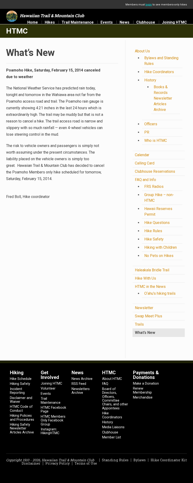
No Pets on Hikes (158, 255)
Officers (150, 124)
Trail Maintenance (78, 22)
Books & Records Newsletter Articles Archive (163, 98)
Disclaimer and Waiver (21, 400)
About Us (142, 51)
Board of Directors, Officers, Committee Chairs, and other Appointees (115, 398)
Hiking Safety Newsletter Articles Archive (22, 428)
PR (146, 132)
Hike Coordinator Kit (169, 460)
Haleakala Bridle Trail (152, 270)
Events (107, 22)
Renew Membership (142, 390)
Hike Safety (154, 239)
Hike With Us (145, 278)
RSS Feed (79, 384)
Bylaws (139, 460)
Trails (139, 324)
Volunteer (48, 388)
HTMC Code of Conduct (21, 408)
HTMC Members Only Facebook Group (53, 420)
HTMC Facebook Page (53, 409)
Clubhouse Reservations (155, 171)
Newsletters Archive (81, 391)
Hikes (50, 22)
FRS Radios (154, 186)
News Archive (82, 379)
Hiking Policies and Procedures (22, 417)
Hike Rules (153, 231)
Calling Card (144, 163)
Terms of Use (86, 463)
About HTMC (112, 379)
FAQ (105, 384)
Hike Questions (157, 222)
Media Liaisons (113, 427)
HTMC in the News (150, 286)
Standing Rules (115, 460)
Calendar (142, 155)
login (148, 4)
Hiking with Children (160, 247)
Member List (111, 437)
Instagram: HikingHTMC (50, 431)
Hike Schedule (21, 379)
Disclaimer (31, 463)
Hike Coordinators (159, 72)
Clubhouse (145, 22)
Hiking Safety (20, 384)
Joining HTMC (174, 22)
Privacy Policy (57, 463)
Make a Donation (146, 384)
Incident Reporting (17, 391)
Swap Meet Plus (148, 316)
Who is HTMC (155, 140)
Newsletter (144, 308)
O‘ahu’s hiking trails (160, 293)
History (150, 80)
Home (32, 22)
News (124, 22)
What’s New (145, 332)
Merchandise (143, 397)
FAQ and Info (145, 179)
